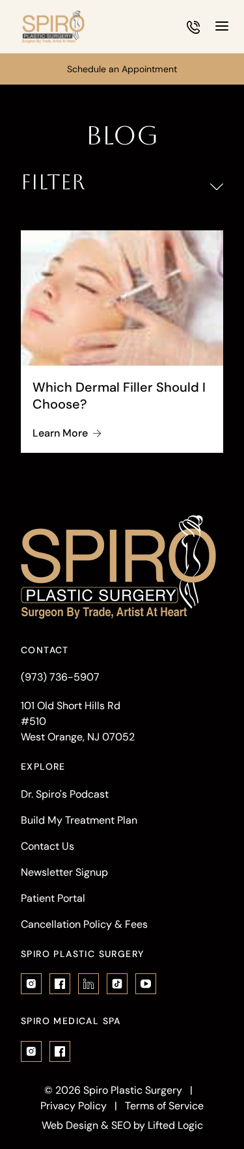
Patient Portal (53, 898)
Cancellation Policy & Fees (84, 924)
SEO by (128, 1125)
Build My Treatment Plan (79, 820)
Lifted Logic (175, 1125)
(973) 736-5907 (60, 677)
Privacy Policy (73, 1106)
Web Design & (75, 1125)
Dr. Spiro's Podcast (65, 794)
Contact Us (47, 846)
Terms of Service (164, 1106)
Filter (53, 182)
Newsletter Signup (64, 872)
